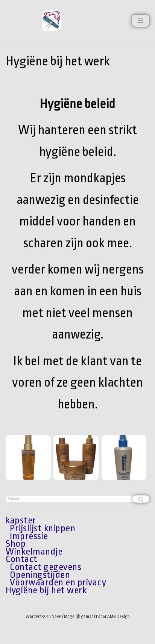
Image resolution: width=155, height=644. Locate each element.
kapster (21, 520)
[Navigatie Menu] (140, 20)
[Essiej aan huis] (51, 20)
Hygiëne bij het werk (46, 590)
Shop (16, 543)
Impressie (29, 536)
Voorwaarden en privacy (58, 582)
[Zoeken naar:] (77, 499)
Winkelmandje (34, 551)
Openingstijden (40, 575)
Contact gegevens (45, 567)
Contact (22, 559)
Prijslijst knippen (42, 528)
